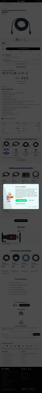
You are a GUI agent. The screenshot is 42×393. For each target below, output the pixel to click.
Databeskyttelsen (35, 206)
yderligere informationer (20, 203)
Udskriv (29, 206)
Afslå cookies (31, 200)
